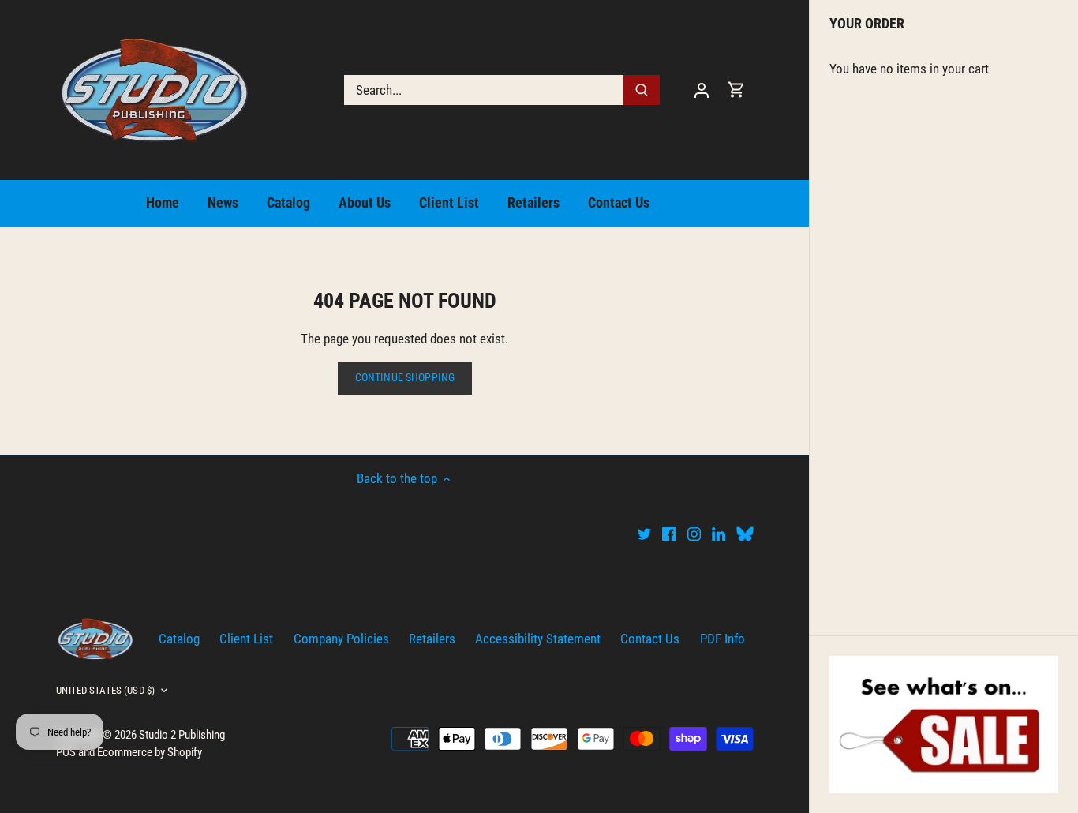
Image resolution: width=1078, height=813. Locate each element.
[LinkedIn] (718, 533)
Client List (246, 638)
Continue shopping (405, 377)
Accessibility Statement (538, 638)
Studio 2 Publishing (182, 735)
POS (66, 752)
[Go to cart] (736, 89)
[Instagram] (694, 533)
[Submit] (642, 90)
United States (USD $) (105, 690)
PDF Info (722, 638)
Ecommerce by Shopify (149, 752)
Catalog (179, 638)
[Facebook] (669, 533)
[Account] (701, 89)
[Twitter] (644, 533)
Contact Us (649, 638)
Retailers (432, 638)
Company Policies (341, 638)
